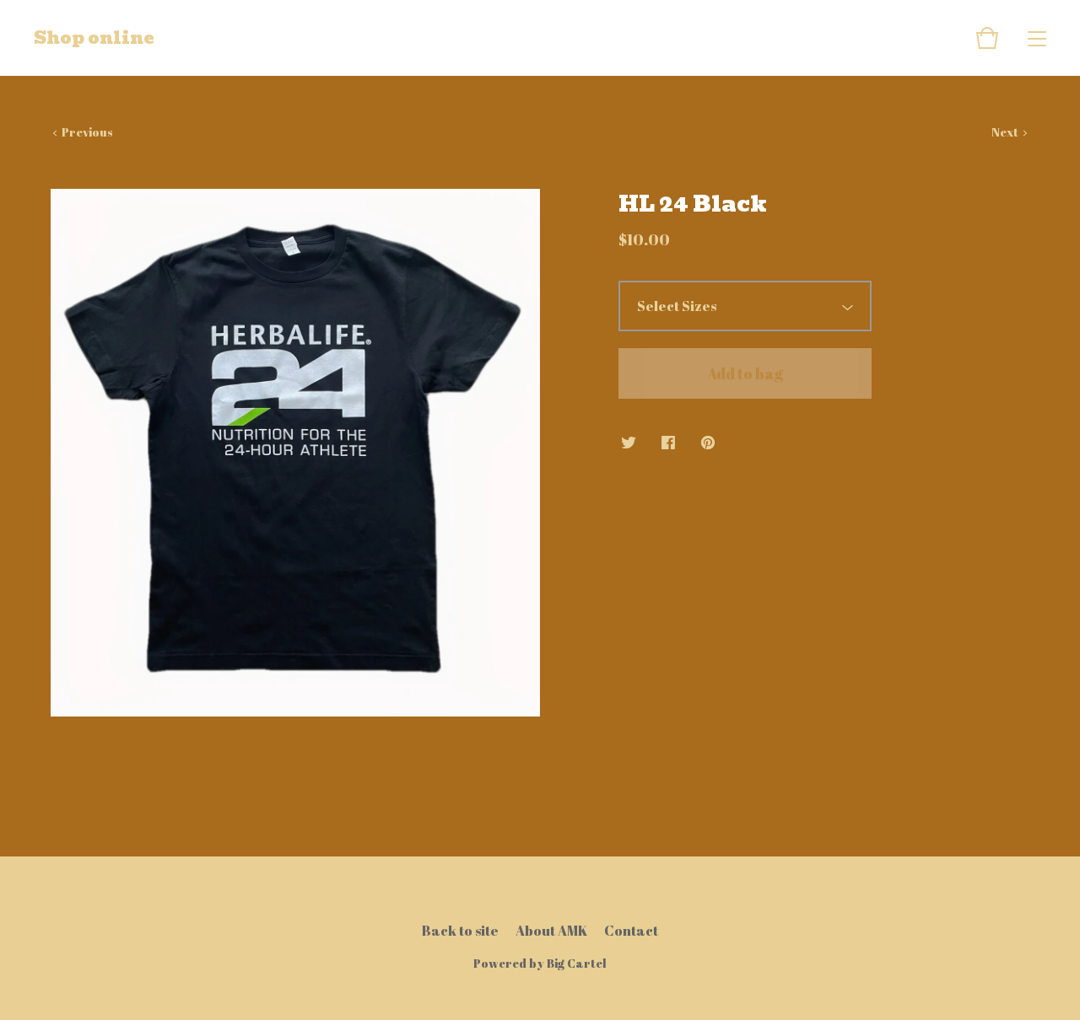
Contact (631, 930)
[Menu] (1037, 38)
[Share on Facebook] (668, 443)
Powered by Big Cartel (540, 963)
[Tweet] (628, 443)
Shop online (94, 38)
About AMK (551, 930)
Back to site (460, 930)
